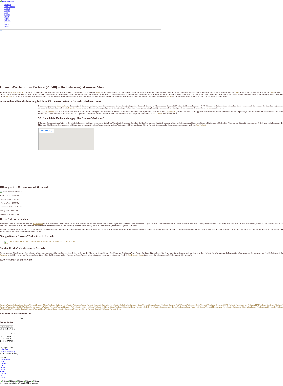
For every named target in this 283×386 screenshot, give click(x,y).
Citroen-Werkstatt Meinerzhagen (210, 307)
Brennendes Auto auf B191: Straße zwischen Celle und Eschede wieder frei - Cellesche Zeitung (43, 241)
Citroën (7, 15)
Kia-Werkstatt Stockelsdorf (17, 309)
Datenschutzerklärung (7, 351)
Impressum (4, 350)
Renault (7, 9)
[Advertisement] (68, 67)
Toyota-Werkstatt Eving (112, 309)
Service (169, 96)
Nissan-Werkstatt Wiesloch (139, 307)
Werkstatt (20, 92)
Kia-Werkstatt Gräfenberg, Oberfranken (237, 307)
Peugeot (7, 11)
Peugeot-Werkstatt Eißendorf (60, 307)
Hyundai (7, 21)
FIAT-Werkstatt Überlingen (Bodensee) (269, 305)
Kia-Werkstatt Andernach (72, 305)
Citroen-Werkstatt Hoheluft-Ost (93, 309)
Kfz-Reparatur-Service (73, 108)
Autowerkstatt (61, 106)
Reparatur (3, 255)
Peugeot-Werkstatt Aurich (260, 307)
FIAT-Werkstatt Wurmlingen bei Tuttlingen (239, 305)
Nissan (6, 17)
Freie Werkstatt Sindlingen (99, 307)
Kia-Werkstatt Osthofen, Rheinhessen (123, 305)
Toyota (6, 19)
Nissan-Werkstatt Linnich (146, 305)
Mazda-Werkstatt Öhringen (52, 305)
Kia (5, 23)
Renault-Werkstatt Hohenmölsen (11, 305)
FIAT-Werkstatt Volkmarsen (185, 305)
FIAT (6, 13)
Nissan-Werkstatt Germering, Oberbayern (67, 309)
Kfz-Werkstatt (158, 114)
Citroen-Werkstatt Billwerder (120, 307)
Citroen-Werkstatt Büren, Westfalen (39, 309)
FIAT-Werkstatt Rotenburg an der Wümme (34, 307)
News (6, 27)
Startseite (7, 5)
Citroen (13, 92)
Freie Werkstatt (9, 7)
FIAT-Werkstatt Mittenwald (80, 307)
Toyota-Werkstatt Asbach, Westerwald (185, 307)
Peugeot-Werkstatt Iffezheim (165, 305)
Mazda (6, 25)
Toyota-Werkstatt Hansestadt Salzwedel (95, 305)
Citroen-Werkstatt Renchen (32, 305)
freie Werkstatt (201, 125)
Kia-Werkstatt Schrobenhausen (160, 307)
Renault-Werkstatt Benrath (9, 307)
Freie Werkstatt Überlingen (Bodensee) (210, 305)
